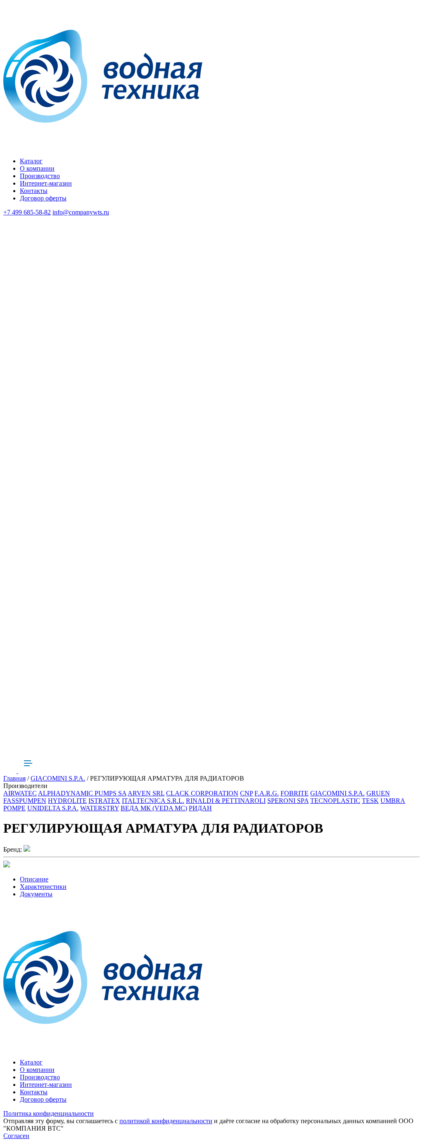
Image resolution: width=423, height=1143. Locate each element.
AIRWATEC (20, 793)
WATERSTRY (99, 808)
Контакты (34, 190)
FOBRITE (294, 793)
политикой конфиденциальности (165, 1120)
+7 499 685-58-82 (27, 212)
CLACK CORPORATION (202, 793)
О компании (37, 168)
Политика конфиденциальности (48, 1113)
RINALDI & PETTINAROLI (226, 800)
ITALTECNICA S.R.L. (153, 800)
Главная (14, 778)
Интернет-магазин (46, 183)
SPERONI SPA (288, 800)
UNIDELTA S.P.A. (52, 808)
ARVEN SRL (146, 793)
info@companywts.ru (80, 212)
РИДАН (200, 808)
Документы (36, 894)
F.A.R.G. (266, 793)
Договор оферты (43, 198)
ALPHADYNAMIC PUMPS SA (82, 793)
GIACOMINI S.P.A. (58, 778)
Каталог (31, 160)
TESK (370, 800)
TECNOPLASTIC (335, 800)
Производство (40, 175)
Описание (34, 879)
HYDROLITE (67, 800)
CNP (246, 793)
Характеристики (43, 886)
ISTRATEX (104, 800)
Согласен (16, 1135)
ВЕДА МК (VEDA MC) (154, 808)
